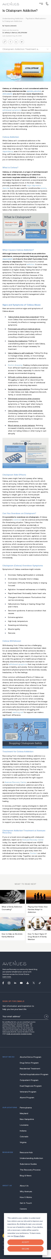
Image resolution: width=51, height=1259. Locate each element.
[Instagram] (9, 983)
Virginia (23, 1142)
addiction (30, 264)
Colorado (24, 1137)
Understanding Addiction (31, 1158)
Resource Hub (26, 1152)
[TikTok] (40, 983)
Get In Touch (26, 1203)
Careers (23, 1209)
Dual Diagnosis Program (31, 1086)
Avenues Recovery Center (15, 782)
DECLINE (25, 1249)
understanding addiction (13, 18)
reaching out (18, 712)
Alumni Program (27, 1097)
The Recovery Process (30, 1170)
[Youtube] (21, 983)
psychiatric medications (36, 18)
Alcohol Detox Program (30, 1057)
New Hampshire (27, 1119)
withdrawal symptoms (11, 110)
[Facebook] (3, 983)
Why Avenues (26, 1191)
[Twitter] (34, 983)
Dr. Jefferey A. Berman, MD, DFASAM (14, 32)
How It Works (26, 1197)
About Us (24, 1186)
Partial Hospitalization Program (34, 1074)
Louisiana (24, 1125)
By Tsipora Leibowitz (9, 25)
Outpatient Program (29, 1080)
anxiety (43, 188)
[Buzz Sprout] (27, 983)
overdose (17, 520)
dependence (7, 151)
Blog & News (26, 1176)
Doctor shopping (15, 365)
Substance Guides (28, 1164)
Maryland (24, 1113)
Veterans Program (28, 1092)
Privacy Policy (19, 1236)
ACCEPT (25, 1242)
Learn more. (6, 977)
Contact (33, 853)
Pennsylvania (26, 1108)
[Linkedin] (15, 983)
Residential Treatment (30, 1069)
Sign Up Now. (46, 1016)
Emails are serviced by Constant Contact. (19, 1034)
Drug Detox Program (29, 1063)
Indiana (23, 1131)
